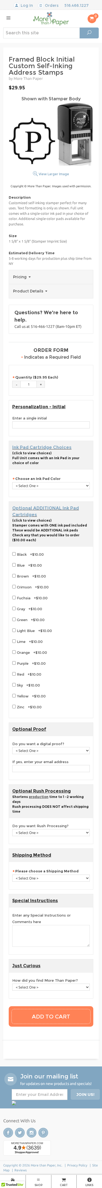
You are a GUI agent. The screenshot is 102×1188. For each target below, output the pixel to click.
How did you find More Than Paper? (45, 980)
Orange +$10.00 (31, 652)
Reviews (20, 1170)
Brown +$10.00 (31, 576)
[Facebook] (8, 1133)
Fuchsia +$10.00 (32, 598)
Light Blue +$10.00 (34, 630)
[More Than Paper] (51, 18)
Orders (51, 5)
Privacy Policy (77, 1165)
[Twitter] (20, 1133)
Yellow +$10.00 (31, 696)
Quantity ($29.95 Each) (36, 377)
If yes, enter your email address (40, 762)
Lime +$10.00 (29, 641)
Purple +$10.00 (31, 663)
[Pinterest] (43, 1133)
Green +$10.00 (30, 620)
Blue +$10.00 (29, 565)
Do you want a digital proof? (38, 744)
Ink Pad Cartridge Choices (42, 447)
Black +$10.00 (30, 554)
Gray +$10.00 (29, 609)
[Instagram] (31, 1133)
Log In (26, 5)
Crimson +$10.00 (32, 587)
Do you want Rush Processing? (40, 826)
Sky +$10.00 (28, 685)
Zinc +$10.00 (29, 707)
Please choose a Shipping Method (47, 871)
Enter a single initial (29, 418)
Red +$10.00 (28, 674)
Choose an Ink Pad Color (38, 478)
